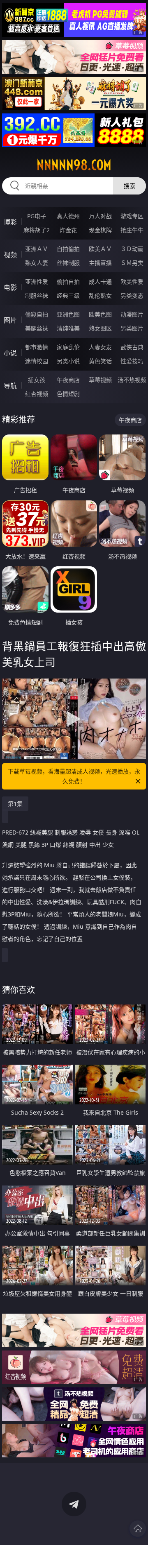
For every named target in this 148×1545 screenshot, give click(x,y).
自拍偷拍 (68, 249)
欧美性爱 (131, 281)
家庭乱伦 (68, 347)
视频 (10, 254)
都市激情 (36, 347)
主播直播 (100, 263)
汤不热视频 (132, 380)
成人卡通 (100, 281)
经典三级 (68, 295)
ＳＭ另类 (131, 263)
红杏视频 (36, 394)
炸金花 (68, 230)
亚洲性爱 (36, 281)
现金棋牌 (100, 230)
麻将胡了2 (36, 230)
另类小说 (68, 361)
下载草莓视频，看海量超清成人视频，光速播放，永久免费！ (74, 776)
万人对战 (100, 216)
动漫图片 (131, 314)
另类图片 (131, 328)
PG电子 (36, 216)
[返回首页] (138, 1528)
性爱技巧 (131, 361)
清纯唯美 (68, 328)
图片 (10, 320)
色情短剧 (68, 394)
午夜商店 (68, 380)
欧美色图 (100, 314)
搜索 (129, 186)
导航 (10, 385)
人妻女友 (100, 347)
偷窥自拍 (36, 314)
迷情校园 (36, 361)
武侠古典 (131, 347)
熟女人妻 (36, 263)
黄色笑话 (100, 361)
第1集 (15, 804)
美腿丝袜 (36, 328)
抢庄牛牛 (131, 230)
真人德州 (68, 216)
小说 (10, 352)
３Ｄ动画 (131, 249)
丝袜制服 (68, 263)
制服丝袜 (36, 295)
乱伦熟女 (100, 295)
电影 (10, 287)
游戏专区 (131, 216)
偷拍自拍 (68, 281)
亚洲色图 (68, 314)
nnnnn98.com (74, 165)
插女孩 (36, 380)
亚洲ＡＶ (36, 249)
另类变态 (131, 295)
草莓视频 (100, 380)
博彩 (10, 221)
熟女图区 (100, 328)
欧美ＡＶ (100, 249)
